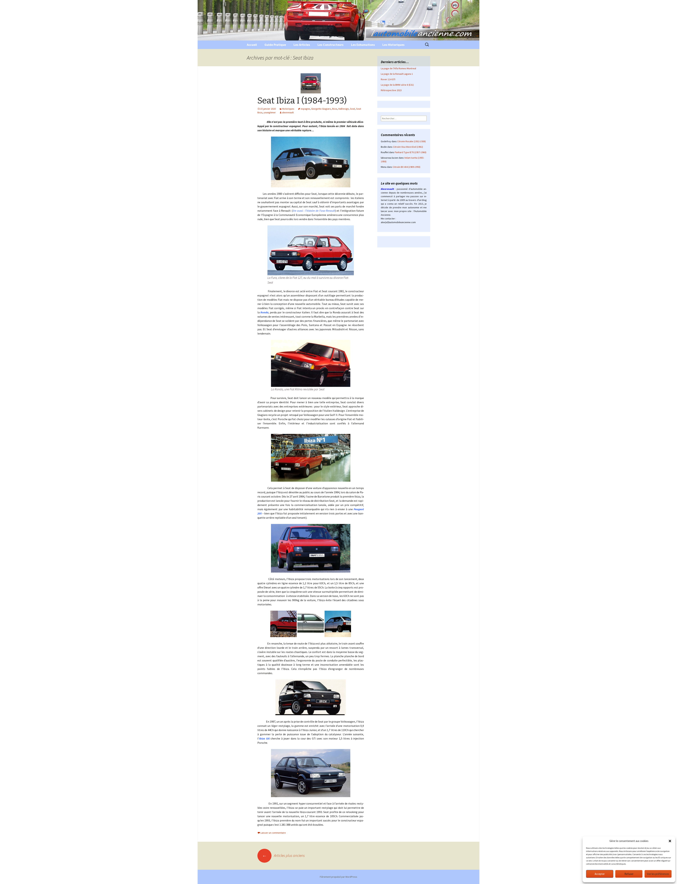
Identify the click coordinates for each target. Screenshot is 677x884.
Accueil (252, 45)
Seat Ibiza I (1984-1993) (302, 101)
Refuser (628, 874)
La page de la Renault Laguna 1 (397, 73)
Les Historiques (393, 45)
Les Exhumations (363, 45)
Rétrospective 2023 (391, 90)
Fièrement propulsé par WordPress (338, 876)
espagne (305, 108)
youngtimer (270, 112)
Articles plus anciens (283, 855)
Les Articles (302, 45)
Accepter (600, 874)
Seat (352, 108)
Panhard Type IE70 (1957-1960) (410, 152)
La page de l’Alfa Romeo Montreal (398, 68)
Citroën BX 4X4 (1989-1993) (406, 166)
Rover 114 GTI (388, 79)
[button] (670, 841)
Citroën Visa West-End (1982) (408, 146)
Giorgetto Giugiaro (321, 108)
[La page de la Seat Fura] (310, 250)
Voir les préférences (658, 874)
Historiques (288, 108)
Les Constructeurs (330, 45)
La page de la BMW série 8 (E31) (397, 84)
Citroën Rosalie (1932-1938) (411, 141)
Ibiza (334, 108)
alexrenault (288, 112)
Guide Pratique (275, 45)
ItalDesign (343, 108)
